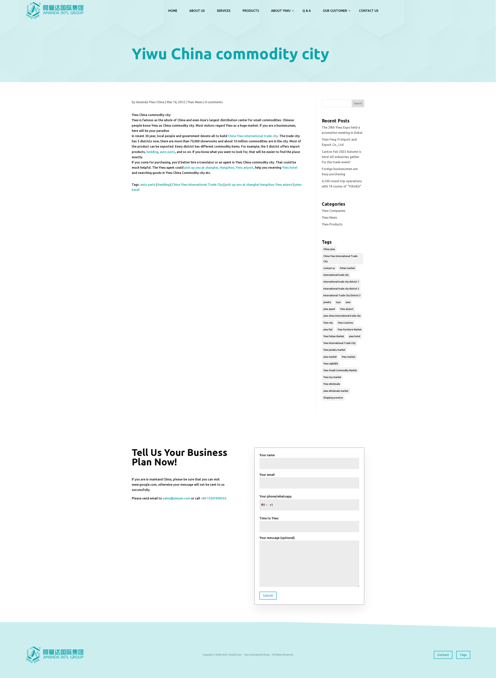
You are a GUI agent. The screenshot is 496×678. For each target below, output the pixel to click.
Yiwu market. (349, 357)
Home (172, 10)
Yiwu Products (332, 224)
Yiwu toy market (332, 377)
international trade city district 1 (341, 281)
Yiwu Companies (333, 210)
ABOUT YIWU (280, 10)
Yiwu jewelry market (334, 350)
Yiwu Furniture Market (350, 329)
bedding (152, 152)
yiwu (348, 302)
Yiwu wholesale (331, 384)
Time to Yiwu (268, 518)
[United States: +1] (264, 504)
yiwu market (330, 357)
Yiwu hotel (289, 167)
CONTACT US (368, 10)
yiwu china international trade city (342, 316)
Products (251, 10)
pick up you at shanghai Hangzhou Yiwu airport (259, 184)
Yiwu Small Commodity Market (340, 370)
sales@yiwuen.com (176, 498)
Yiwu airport (346, 309)
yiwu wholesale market (335, 391)
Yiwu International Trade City (339, 343)
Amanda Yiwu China (150, 102)
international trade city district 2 (341, 288)
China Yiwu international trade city (253, 136)
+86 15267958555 (213, 498)
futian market (347, 268)
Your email (267, 474)
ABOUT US (197, 10)
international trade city (336, 275)
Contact (443, 655)
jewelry (327, 302)
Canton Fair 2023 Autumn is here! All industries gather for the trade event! (341, 157)
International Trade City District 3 (342, 295)
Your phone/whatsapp (275, 496)
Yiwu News (195, 102)
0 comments (214, 102)
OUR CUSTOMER (335, 10)
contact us (329, 268)
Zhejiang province (333, 397)
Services (224, 10)
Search (358, 103)
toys (338, 302)
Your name (267, 455)
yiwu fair (328, 329)
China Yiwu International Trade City (197, 184)
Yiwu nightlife (330, 363)
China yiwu (329, 249)
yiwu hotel (354, 336)
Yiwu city (328, 322)
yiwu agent (329, 309)
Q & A (306, 10)
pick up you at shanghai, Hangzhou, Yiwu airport (218, 167)
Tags (463, 655)
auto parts (167, 152)
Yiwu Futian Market (333, 336)
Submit (268, 595)
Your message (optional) (277, 538)
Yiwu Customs (345, 322)
